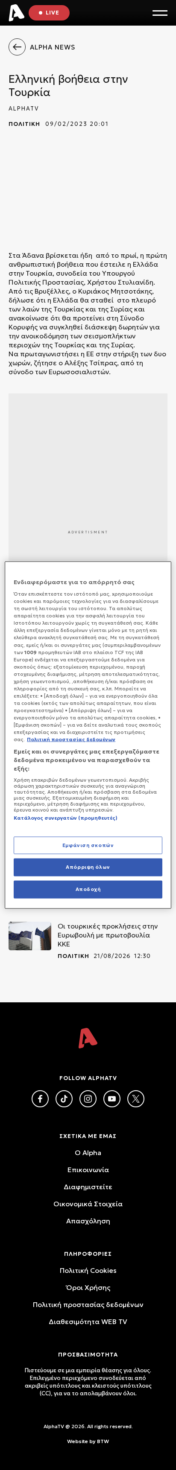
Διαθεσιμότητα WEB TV (88, 1321)
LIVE (52, 12)
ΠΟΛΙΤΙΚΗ (24, 124)
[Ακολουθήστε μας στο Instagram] (88, 1098)
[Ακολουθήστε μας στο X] (135, 1098)
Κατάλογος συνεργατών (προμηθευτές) (65, 818)
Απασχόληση (88, 1221)
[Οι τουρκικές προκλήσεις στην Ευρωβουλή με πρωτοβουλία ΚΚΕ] (30, 936)
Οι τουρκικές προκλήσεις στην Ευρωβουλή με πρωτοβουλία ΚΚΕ (108, 935)
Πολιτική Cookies (88, 1270)
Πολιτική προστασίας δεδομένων (88, 1304)
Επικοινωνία (88, 1169)
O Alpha (88, 1152)
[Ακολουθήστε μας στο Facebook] (40, 1098)
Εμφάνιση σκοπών (88, 845)
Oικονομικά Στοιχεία (88, 1203)
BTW (103, 1441)
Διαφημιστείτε (88, 1186)
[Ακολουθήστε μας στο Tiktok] (64, 1098)
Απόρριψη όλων (88, 867)
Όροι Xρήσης (88, 1287)
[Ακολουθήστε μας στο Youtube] (111, 1098)
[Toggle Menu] (160, 13)
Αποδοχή (88, 889)
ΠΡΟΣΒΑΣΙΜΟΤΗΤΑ (88, 1354)
